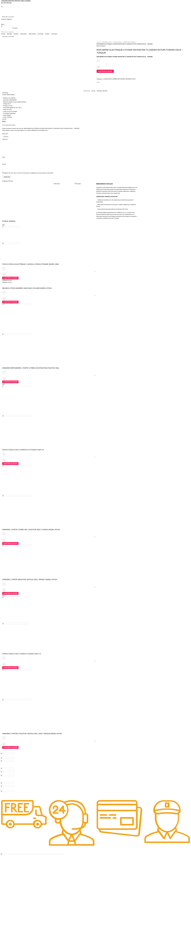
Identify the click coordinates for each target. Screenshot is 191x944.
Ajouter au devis (105, 71)
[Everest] (7, 794)
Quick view (4, 261)
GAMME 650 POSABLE (129, 42)
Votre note (5, 133)
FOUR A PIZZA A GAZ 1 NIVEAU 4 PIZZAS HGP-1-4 (21, 654)
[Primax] (7, 778)
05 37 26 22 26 (7, 3)
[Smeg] (7, 763)
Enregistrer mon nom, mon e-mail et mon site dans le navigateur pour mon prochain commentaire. (28, 173)
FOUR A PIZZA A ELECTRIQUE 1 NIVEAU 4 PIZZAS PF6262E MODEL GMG (30, 264)
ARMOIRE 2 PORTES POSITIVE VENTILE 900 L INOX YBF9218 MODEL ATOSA (32, 734)
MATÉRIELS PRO (107, 42)
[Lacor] (7, 787)
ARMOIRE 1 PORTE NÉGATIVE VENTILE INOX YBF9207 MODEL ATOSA (29, 579)
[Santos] (7, 769)
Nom (4, 157)
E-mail (4, 164)
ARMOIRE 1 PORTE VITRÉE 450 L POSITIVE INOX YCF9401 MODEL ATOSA (31, 530)
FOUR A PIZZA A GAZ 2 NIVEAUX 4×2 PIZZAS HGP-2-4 (23, 450)
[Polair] (7, 783)
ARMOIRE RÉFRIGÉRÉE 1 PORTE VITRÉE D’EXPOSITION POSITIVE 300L (30, 368)
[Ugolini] (7, 754)
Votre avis (5, 139)
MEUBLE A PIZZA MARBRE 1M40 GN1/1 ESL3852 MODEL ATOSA (27, 288)
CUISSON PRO (117, 42)
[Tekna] (7, 758)
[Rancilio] (7, 772)
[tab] (86, 91)
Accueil (99, 42)
